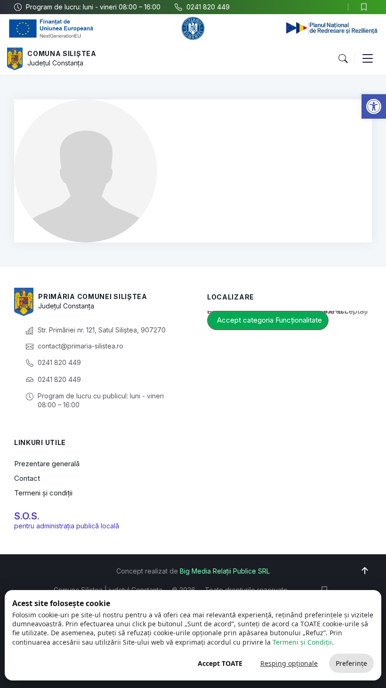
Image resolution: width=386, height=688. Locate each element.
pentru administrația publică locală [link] (66, 526)
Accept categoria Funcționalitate (269, 320)
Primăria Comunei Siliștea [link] (92, 296)
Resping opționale (289, 663)
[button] (342, 58)
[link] (374, 106)
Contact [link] (27, 478)
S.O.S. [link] (27, 516)
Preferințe (351, 663)
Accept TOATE (220, 663)
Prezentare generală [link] (47, 463)
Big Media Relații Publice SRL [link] (225, 571)
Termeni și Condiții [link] (302, 642)
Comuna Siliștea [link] (61, 53)
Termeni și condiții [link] (43, 492)
